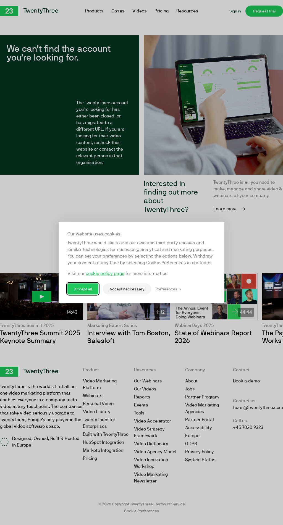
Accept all (83, 289)
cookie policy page (105, 273)
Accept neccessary (127, 289)
